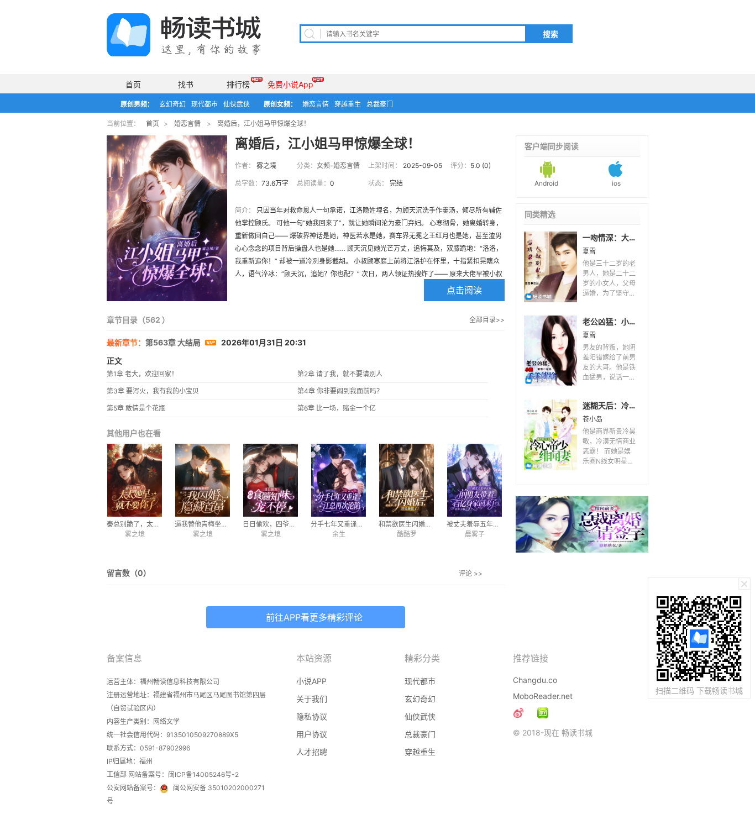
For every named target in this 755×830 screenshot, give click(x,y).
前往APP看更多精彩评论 (314, 617)
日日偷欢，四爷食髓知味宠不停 (289, 524)
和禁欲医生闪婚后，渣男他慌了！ (428, 524)
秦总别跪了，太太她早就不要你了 (156, 524)
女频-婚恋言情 (338, 165)
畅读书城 (184, 34)
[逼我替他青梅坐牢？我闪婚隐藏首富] (202, 480)
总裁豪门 (379, 104)
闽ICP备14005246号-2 (203, 774)
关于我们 (311, 698)
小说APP (311, 681)
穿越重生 (347, 104)
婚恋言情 (315, 104)
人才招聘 (311, 752)
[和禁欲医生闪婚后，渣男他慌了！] (406, 480)
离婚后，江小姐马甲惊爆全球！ (263, 123)
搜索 (550, 34)
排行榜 (238, 84)
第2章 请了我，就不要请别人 (339, 374)
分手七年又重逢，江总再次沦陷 (357, 524)
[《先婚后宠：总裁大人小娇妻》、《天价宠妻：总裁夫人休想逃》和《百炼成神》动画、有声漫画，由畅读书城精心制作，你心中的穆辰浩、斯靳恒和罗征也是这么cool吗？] (542, 712)
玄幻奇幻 (172, 104)
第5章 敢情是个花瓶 (136, 408)
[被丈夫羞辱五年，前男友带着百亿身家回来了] (474, 480)
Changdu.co (535, 680)
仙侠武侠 (236, 104)
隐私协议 (311, 716)
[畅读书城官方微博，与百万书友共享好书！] (518, 712)
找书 (185, 84)
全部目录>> (487, 320)
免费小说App (290, 84)
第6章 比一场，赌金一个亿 (336, 408)
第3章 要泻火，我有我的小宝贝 (153, 391)
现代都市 (204, 104)
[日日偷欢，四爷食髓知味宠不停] (270, 480)
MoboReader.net (543, 696)
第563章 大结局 (173, 342)
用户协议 (311, 734)
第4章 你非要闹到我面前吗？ (340, 391)
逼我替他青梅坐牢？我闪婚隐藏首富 (228, 524)
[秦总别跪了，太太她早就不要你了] (134, 480)
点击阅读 (464, 290)
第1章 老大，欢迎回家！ (142, 374)
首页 (133, 84)
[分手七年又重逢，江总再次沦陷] (338, 480)
